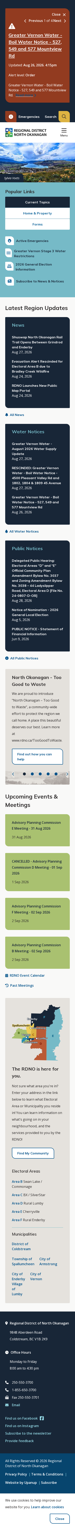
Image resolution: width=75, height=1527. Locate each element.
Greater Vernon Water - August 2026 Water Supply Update (34, 449)
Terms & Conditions (47, 1474)
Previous (36, 20)
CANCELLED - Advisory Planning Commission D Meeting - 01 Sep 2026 (37, 867)
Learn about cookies (47, 1507)
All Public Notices (24, 658)
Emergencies (29, 117)
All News (17, 415)
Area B (17, 1181)
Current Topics (37, 202)
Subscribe (49, 1482)
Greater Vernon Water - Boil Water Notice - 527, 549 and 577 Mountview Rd (35, 502)
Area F (17, 1220)
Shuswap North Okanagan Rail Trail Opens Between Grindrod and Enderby (37, 342)
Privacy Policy (16, 1474)
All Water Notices (24, 531)
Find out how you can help (34, 756)
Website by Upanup (21, 1482)
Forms (37, 224)
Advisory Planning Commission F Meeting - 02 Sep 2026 (36, 909)
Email (16, 1405)
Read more (24, 95)
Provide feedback (19, 1441)
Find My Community (33, 1153)
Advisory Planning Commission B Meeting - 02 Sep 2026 (36, 948)
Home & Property (37, 213)
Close (59, 1519)
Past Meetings (22, 985)
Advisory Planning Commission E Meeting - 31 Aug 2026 (36, 825)
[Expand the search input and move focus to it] (64, 116)
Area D (17, 1203)
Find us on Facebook (21, 1418)
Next (57, 20)
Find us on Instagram (22, 1426)
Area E (17, 1211)
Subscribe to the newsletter (28, 1433)
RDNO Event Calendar (27, 975)
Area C (17, 1195)
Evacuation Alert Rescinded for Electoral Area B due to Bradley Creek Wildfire (37, 366)
